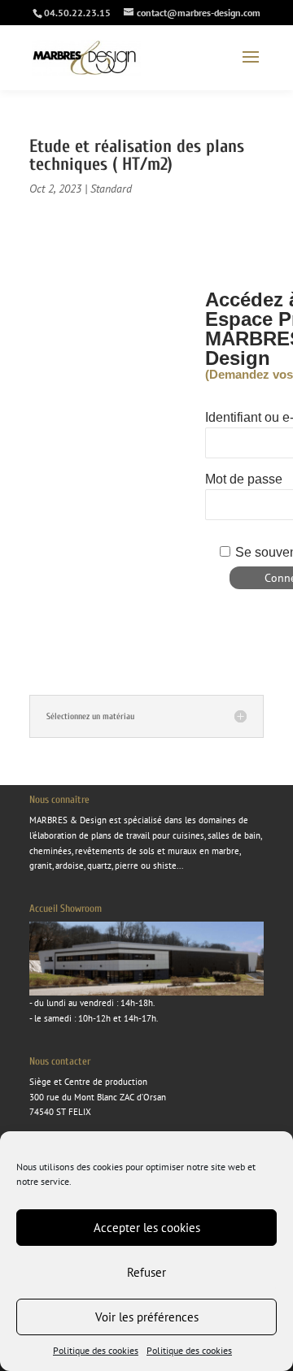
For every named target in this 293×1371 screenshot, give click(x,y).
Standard (111, 188)
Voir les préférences (147, 1317)
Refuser (146, 1272)
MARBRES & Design (68, 820)
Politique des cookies (95, 1350)
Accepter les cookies (147, 1227)
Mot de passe (243, 479)
